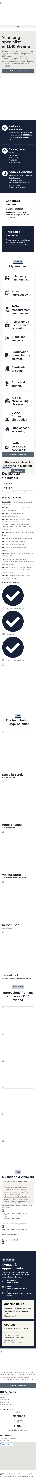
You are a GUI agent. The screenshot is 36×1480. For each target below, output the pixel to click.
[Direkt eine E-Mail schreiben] (3, 1287)
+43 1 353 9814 (25, 135)
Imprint (12, 1476)
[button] (18, 26)
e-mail (9, 1286)
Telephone (11, 1281)
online (30, 132)
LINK (7, 247)
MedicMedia (28, 1476)
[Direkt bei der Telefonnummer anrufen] (3, 1282)
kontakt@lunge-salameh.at (19, 1202)
